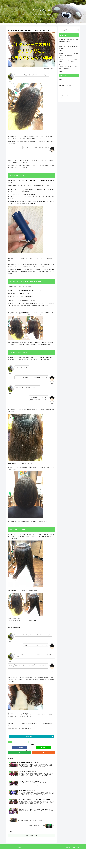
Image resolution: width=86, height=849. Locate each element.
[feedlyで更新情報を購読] (19, 752)
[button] (77, 30)
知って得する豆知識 (64, 95)
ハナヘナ (61, 88)
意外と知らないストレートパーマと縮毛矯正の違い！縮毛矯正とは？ (68, 54)
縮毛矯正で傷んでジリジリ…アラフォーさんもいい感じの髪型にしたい (68, 40)
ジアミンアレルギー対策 (65, 85)
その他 (60, 79)
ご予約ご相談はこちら (31, 736)
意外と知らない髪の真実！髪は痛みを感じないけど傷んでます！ (68, 47)
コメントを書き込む (31, 835)
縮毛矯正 (61, 98)
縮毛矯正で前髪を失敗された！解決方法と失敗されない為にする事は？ (68, 60)
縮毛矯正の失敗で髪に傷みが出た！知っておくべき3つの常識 (68, 67)
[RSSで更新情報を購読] (43, 752)
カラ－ (60, 82)
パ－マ (60, 91)
